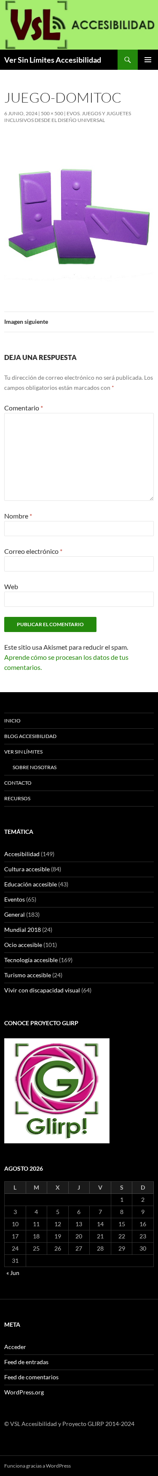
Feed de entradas (26, 1361)
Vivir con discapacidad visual (42, 990)
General (14, 914)
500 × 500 (52, 113)
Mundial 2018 (22, 929)
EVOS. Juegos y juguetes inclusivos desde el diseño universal (67, 116)
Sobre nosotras (34, 767)
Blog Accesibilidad (30, 736)
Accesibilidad (22, 853)
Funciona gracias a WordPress (37, 1466)
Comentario (23, 408)
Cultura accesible (27, 869)
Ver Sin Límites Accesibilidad (52, 59)
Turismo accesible (27, 975)
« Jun (12, 1272)
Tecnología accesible (31, 959)
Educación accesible (30, 884)
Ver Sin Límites (23, 752)
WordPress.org (24, 1392)
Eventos (14, 899)
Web (11, 586)
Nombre (18, 516)
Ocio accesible (23, 944)
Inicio (12, 720)
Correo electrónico (33, 551)
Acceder (15, 1346)
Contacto (18, 783)
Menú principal (148, 60)
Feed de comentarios (31, 1377)
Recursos (17, 798)
